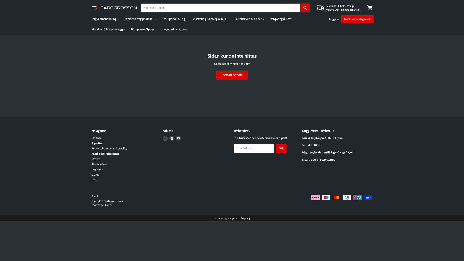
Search (95, 196)
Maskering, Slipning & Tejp (210, 19)
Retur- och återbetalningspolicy (109, 148)
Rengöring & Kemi (281, 19)
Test (94, 180)
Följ (281, 148)
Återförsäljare (99, 164)
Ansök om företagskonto (357, 19)
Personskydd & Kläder (248, 19)
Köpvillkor (97, 143)
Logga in (334, 19)
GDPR (95, 174)
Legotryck (97, 169)
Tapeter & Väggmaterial (139, 19)
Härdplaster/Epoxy (143, 29)
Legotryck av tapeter (175, 29)
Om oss (96, 159)
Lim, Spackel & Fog (173, 19)
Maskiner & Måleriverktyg (107, 29)
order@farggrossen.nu (322, 159)
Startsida (97, 138)
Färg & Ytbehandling (104, 19)
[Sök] (305, 8)
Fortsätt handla (232, 75)
